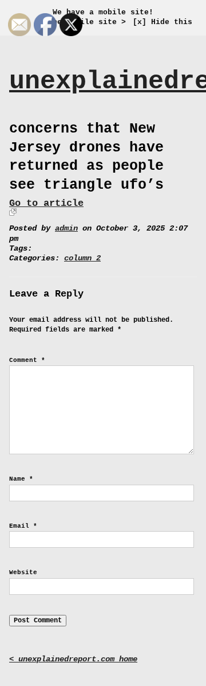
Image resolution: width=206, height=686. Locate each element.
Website (23, 572)
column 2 (82, 258)
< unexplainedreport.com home (73, 659)
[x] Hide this (162, 22)
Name (21, 478)
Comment (27, 360)
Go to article (46, 203)
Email (23, 526)
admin (66, 228)
